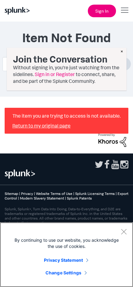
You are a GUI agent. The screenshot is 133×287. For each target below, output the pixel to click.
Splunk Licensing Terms (95, 193)
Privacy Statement (63, 260)
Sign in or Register (55, 74)
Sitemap (11, 193)
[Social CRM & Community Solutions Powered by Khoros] (112, 139)
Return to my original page (41, 126)
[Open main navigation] (124, 10)
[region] (66, 254)
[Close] (124, 231)
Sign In (102, 11)
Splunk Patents (79, 198)
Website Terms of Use (54, 193)
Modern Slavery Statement (42, 198)
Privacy (27, 193)
